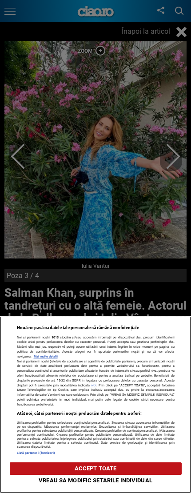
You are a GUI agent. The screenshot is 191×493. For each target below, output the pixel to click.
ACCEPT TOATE (96, 468)
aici (93, 385)
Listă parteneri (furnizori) (36, 453)
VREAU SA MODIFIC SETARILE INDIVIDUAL (95, 480)
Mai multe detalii (46, 356)
